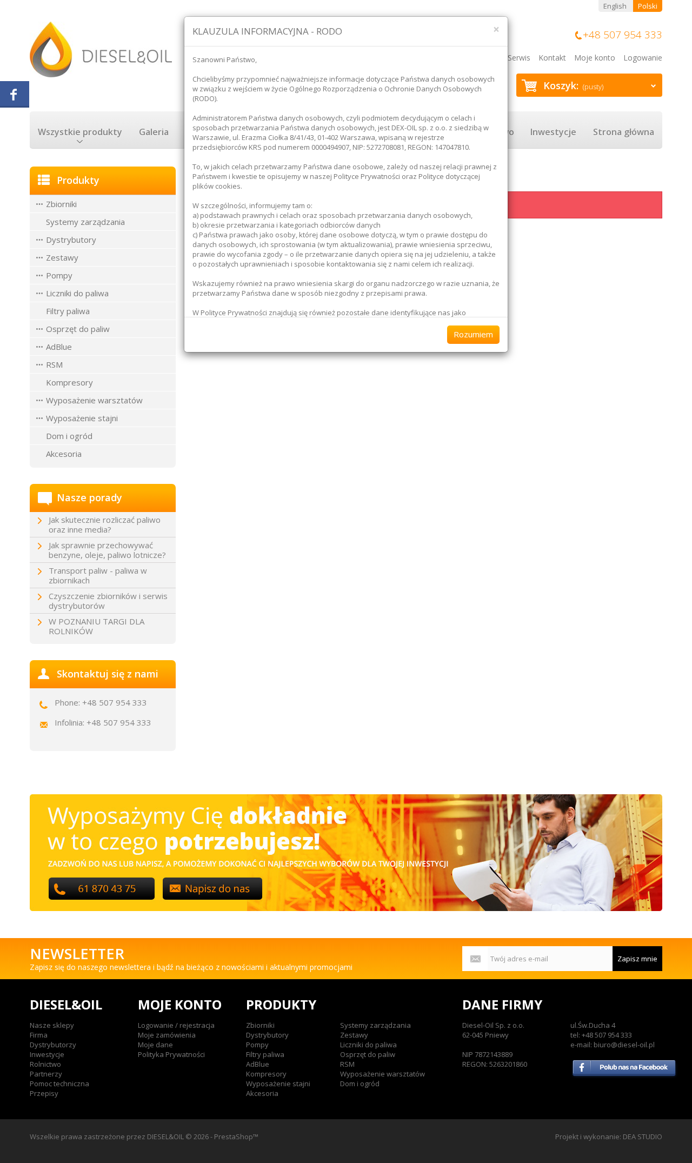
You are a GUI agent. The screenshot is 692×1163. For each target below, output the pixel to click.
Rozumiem (473, 334)
